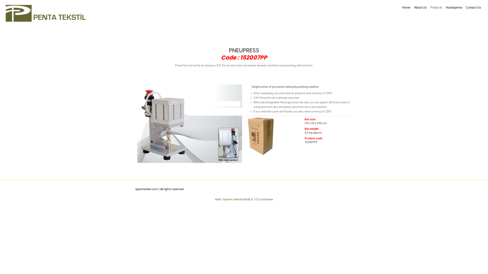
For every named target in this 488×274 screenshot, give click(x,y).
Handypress (454, 7)
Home (406, 7)
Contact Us (473, 7)
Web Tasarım (224, 199)
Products (436, 7)
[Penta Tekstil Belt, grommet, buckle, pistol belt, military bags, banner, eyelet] (46, 13)
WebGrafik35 (242, 199)
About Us (420, 7)
